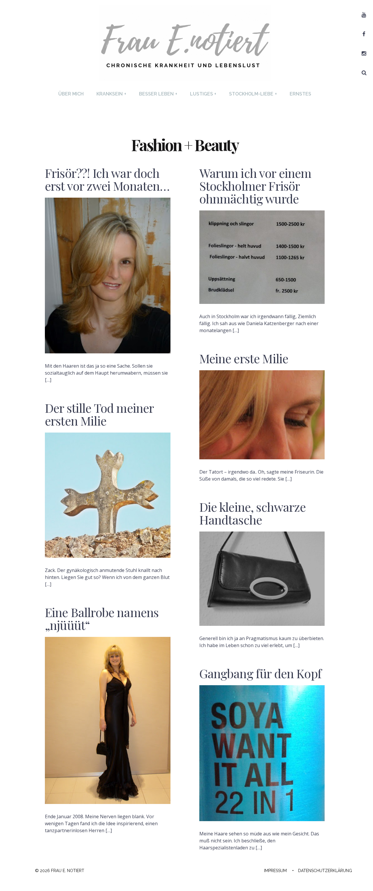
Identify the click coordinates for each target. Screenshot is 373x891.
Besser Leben (158, 94)
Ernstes (300, 94)
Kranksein (111, 94)
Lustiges (203, 94)
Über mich (71, 94)
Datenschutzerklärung (325, 870)
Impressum (275, 870)
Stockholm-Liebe (253, 94)
